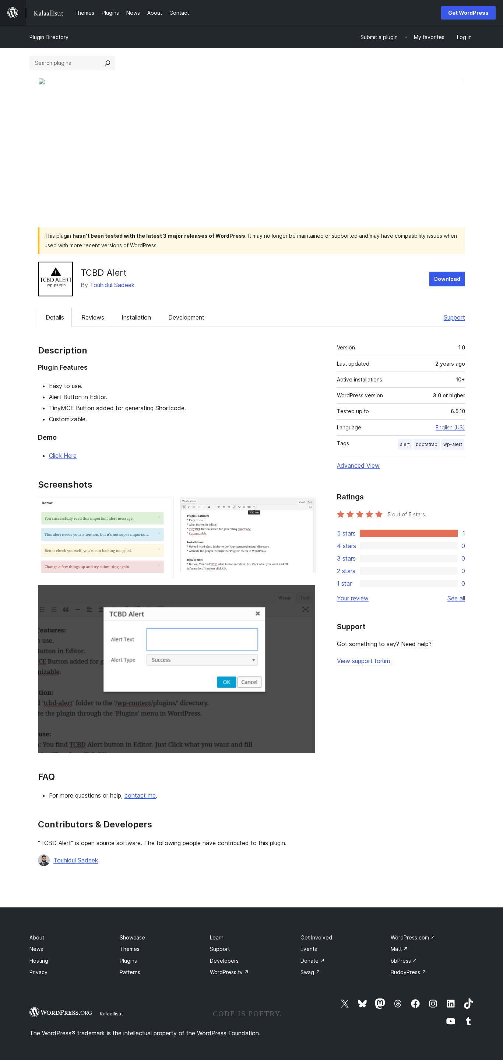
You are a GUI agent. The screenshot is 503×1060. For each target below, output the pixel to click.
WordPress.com (413, 937)
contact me (140, 795)
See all (456, 598)
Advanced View (358, 465)
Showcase (132, 937)
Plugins (128, 961)
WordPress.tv (229, 972)
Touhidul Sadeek (112, 285)
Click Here (63, 455)
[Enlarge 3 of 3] (305, 595)
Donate (312, 961)
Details (55, 317)
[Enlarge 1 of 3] (164, 507)
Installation (136, 317)
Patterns (130, 972)
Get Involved (316, 937)
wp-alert (452, 444)
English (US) (450, 427)
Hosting (38, 961)
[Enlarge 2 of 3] (305, 507)
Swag (310, 972)
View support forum (363, 661)
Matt (399, 949)
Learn (217, 937)
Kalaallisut (111, 1014)
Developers (224, 961)
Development (186, 317)
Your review (353, 598)
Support (454, 317)
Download (447, 279)
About (36, 937)
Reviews (92, 317)
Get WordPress (468, 13)
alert (405, 444)
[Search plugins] (107, 63)
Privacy (38, 972)
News (36, 949)
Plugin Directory (48, 37)
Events (308, 949)
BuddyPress (408, 972)
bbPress (404, 961)
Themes (130, 949)
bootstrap (426, 444)
